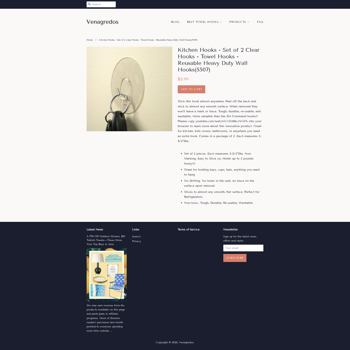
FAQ (260, 22)
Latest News (95, 229)
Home (90, 39)
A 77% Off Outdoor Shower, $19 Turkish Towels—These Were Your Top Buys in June (106, 240)
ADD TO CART (191, 89)
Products (238, 22)
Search (136, 236)
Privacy (136, 241)
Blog (175, 22)
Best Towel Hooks (203, 22)
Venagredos (186, 342)
